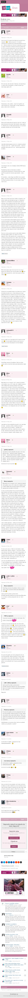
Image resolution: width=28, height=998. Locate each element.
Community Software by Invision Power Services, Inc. (14, 995)
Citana (8, 156)
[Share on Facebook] (2, 862)
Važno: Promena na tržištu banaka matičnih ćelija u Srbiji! (12, 970)
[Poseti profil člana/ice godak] (3, 136)
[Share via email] (21, 862)
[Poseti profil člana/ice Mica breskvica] (3, 802)
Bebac (10, 961)
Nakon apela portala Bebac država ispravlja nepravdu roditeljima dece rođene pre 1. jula (14, 965)
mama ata (4, 666)
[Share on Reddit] (16, 862)
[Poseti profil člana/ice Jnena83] (3, 925)
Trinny (8, 775)
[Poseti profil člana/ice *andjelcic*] (3, 935)
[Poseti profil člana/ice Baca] (3, 354)
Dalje (22, 27)
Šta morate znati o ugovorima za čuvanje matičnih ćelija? (14, 981)
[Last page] (26, 27)
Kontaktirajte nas (14, 994)
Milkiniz (3, 253)
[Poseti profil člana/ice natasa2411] (3, 331)
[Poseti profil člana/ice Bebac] (3, 959)
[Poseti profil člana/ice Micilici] (3, 190)
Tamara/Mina (10, 260)
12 (13, 135)
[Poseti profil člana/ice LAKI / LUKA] (3, 577)
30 (12, 353)
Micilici (8, 189)
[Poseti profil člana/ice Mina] (3, 374)
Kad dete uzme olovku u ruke (11, 934)
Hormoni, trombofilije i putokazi (12, 903)
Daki (7, 700)
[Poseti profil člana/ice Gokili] (3, 32)
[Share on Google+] (7, 862)
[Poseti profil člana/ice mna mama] (3, 733)
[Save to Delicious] (14, 862)
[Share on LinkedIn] (9, 862)
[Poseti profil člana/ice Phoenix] (3, 647)
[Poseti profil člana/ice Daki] (3, 701)
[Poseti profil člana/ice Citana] (3, 157)
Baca (8, 353)
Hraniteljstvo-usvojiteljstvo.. (11, 924)
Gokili (7, 21)
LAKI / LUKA (10, 576)
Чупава (8, 282)
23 (13, 189)
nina (7, 95)
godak (8, 135)
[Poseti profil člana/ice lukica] (3, 674)
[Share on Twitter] (4, 862)
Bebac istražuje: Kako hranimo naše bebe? (13, 975)
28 (13, 156)
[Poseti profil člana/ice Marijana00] (3, 904)
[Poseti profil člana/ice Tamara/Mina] (3, 262)
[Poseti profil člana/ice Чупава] (3, 283)
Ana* (7, 606)
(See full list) (10, 987)
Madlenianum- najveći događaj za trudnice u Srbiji (14, 959)
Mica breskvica (11, 801)
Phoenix (9, 646)
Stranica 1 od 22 (14, 27)
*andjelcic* (11, 935)
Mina (7, 373)
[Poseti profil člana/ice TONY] (3, 541)
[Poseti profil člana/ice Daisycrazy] (3, 914)
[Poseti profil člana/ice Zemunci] (3, 472)
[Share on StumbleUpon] (18, 862)
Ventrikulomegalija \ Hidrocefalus (12, 944)
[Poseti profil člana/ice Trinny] (3, 776)
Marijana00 (11, 904)
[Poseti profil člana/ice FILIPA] (3, 75)
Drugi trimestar (8, 913)
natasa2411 (10, 330)
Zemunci (9, 471)
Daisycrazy (11, 915)
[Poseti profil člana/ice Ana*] (3, 607)
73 (13, 74)
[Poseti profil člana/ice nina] (3, 96)
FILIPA (8, 74)
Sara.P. (3, 346)
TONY (8, 540)
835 (12, 606)
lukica (8, 673)
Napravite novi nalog (14, 838)
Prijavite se (14, 846)
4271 (15, 645)
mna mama (9, 732)
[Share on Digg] (11, 862)
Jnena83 (11, 925)
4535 (17, 732)
